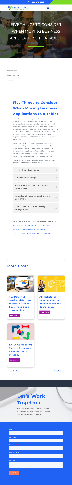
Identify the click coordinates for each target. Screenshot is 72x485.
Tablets (10, 81)
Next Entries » (59, 371)
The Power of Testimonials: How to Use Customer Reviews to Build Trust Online (20, 303)
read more (14, 315)
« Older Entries (12, 371)
